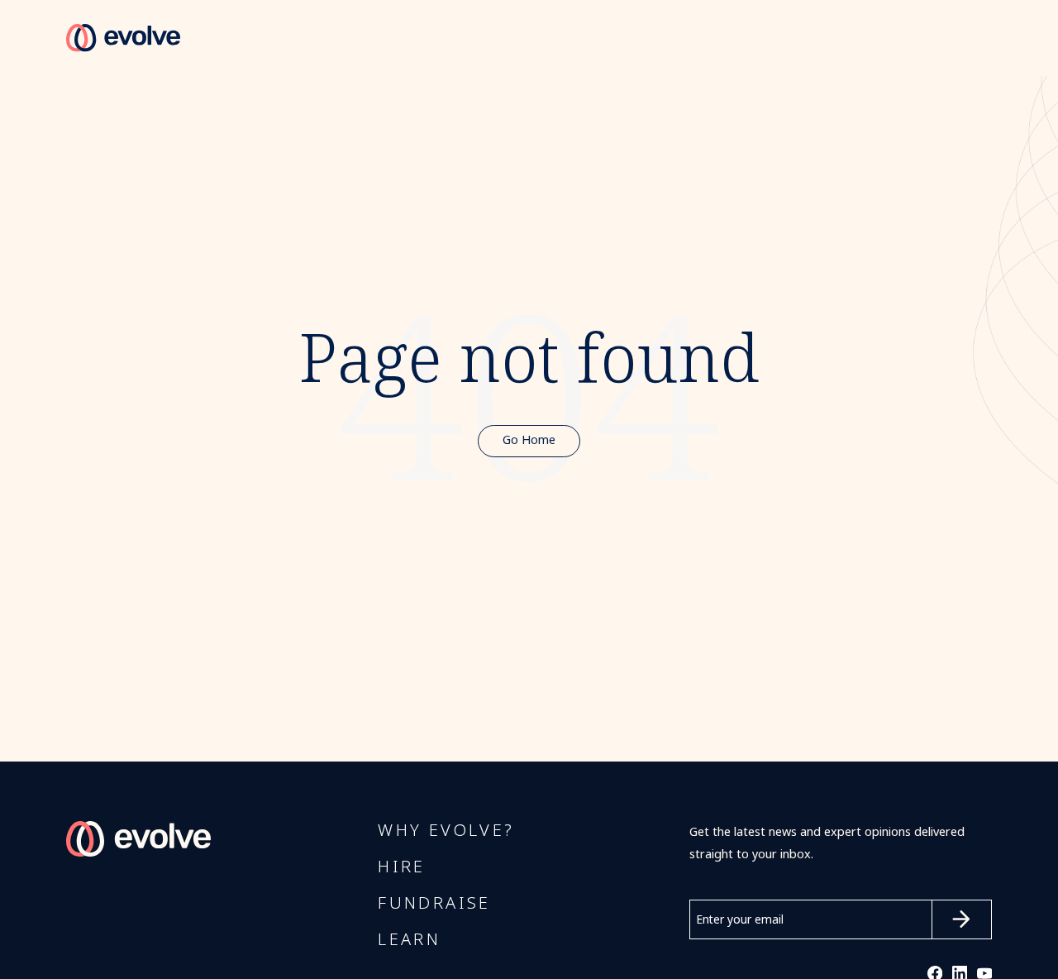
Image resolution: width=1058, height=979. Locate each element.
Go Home (529, 440)
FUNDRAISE (434, 904)
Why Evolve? (446, 831)
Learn (409, 940)
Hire (402, 867)
